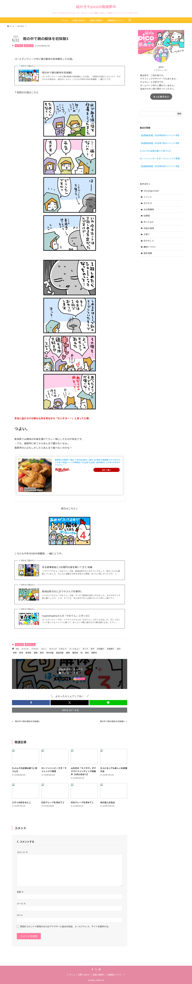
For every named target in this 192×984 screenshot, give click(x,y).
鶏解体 (94, 652)
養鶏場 (75, 652)
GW (17, 648)
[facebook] (92, 969)
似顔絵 (147, 215)
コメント (22, 852)
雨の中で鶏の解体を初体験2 (57, 72)
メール (21, 903)
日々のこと (29, 45)
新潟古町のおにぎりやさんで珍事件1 (62, 591)
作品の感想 (149, 228)
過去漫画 (148, 253)
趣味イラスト (150, 246)
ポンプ (85, 648)
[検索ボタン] (129, 20)
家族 (15, 652)
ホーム (72, 974)
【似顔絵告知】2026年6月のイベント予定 (159, 166)
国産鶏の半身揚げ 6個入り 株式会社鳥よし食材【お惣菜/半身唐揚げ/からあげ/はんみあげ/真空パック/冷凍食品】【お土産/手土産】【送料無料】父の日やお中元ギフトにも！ (87, 462)
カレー (44, 648)
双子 (118, 648)
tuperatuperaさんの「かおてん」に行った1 (66, 615)
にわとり (62, 648)
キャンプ (53, 648)
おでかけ (18, 45)
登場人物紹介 (98, 974)
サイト (20, 915)
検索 (179, 113)
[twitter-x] (96, 969)
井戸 (92, 648)
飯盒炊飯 (59, 652)
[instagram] (99, 969)
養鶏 (68, 652)
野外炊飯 (50, 652)
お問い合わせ (84, 974)
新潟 (21, 652)
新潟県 (28, 652)
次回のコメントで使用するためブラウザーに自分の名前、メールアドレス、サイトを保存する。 (65, 926)
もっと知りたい (161, 96)
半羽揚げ (100, 648)
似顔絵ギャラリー (115, 974)
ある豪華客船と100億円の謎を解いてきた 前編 (67, 567)
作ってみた (149, 221)
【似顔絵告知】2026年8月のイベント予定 (159, 135)
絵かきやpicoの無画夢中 (96, 6)
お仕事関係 (149, 209)
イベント (25, 648)
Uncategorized (151, 190)
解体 (42, 652)
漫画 (35, 652)
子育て (147, 234)
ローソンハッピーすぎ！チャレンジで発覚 (160, 158)
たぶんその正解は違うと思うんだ (155, 150)
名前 (20, 891)
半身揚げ (110, 648)
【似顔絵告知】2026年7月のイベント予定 (159, 143)
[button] (31, 702)
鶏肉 (87, 652)
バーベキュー (74, 648)
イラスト (35, 648)
